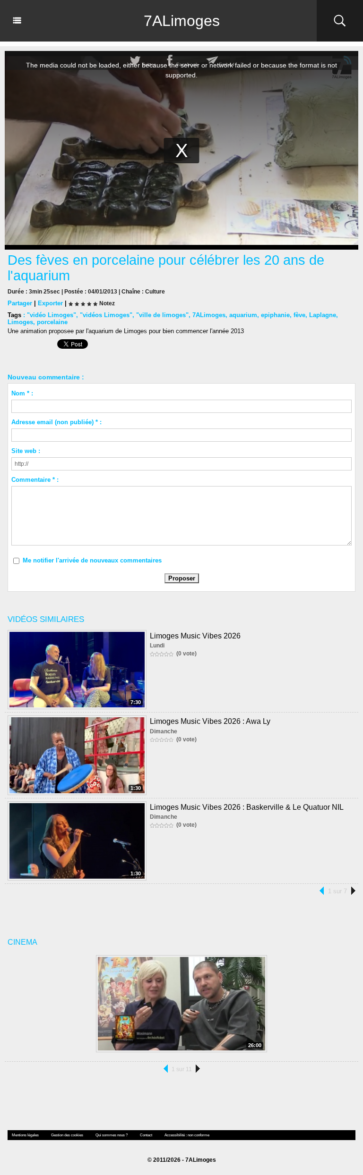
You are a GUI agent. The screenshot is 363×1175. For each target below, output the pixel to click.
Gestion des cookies (67, 1135)
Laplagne (322, 315)
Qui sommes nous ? (111, 1135)
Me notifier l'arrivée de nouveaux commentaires (92, 560)
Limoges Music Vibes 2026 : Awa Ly (210, 721)
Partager (20, 303)
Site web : (25, 450)
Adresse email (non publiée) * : (56, 422)
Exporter (50, 303)
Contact (146, 1135)
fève (299, 315)
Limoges (20, 322)
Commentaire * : (35, 479)
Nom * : (22, 393)
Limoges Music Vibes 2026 (195, 636)
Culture (155, 291)
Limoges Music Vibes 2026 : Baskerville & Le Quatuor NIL (247, 807)
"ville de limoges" (162, 315)
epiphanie (275, 315)
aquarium (243, 315)
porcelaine (52, 322)
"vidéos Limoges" (106, 315)
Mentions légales (25, 1135)
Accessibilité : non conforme (186, 1135)
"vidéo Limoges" (51, 315)
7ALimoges (182, 20)
